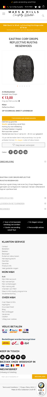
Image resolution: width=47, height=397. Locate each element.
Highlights (6, 305)
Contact (5, 246)
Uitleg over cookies (9, 319)
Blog (4, 309)
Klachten (5, 261)
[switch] (41, 393)
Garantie (5, 263)
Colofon (5, 317)
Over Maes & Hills (9, 302)
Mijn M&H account (9, 279)
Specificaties (6, 198)
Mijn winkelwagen (9, 284)
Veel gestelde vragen (10, 268)
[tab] (23, 161)
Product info (6, 266)
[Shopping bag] (43, 7)
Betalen (5, 251)
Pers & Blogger (8, 312)
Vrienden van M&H (9, 289)
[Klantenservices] (39, 7)
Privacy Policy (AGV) (27, 387)
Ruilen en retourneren (10, 256)
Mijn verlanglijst (36, 7)
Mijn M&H (29, 7)
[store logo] (24, 14)
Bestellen (5, 249)
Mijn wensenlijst (8, 282)
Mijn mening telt (8, 286)
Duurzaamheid (8, 307)
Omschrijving (7, 161)
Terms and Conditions (10, 387)
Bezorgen (6, 254)
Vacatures (6, 314)
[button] (17, 86)
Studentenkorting (9, 294)
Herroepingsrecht (9, 259)
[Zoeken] (43, 15)
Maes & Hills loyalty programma (14, 291)
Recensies (5, 209)
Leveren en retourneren (12, 203)
